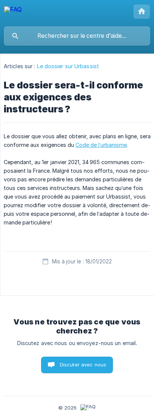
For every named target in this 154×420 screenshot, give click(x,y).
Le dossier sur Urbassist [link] (68, 66)
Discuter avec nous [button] (83, 365)
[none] (13, 12)
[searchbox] (77, 36)
